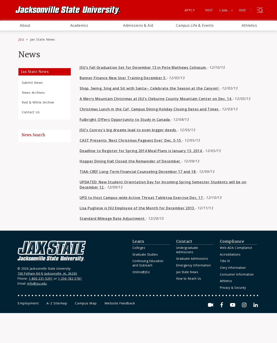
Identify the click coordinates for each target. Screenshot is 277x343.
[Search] (260, 11)
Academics (79, 25)
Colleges (138, 248)
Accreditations (230, 254)
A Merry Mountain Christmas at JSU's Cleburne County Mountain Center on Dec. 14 (156, 98)
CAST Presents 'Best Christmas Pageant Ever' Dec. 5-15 (131, 140)
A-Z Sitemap (57, 303)
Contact (184, 241)
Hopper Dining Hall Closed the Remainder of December (130, 161)
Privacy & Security (233, 288)
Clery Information (233, 268)
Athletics (249, 25)
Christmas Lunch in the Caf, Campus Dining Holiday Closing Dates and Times (150, 109)
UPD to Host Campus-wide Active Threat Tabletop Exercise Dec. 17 (142, 197)
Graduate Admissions (192, 258)
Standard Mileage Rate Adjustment (113, 218)
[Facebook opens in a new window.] (222, 305)
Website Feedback (120, 303)
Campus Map (86, 303)
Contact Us (31, 112)
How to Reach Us (188, 278)
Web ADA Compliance (236, 248)
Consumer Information (237, 274)
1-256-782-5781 (70, 278)
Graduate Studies (145, 254)
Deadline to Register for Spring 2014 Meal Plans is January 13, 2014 (141, 150)
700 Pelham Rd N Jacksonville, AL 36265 (47, 273)
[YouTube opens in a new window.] (233, 305)
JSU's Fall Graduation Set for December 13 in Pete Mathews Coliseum (143, 67)
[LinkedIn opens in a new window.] (255, 305)
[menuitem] (25, 26)
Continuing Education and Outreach (148, 263)
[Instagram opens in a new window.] (245, 305)
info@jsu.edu (37, 283)
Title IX (225, 261)
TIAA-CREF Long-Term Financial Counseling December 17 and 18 (138, 171)
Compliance (232, 241)
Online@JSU (141, 272)
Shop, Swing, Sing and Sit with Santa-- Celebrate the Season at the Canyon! (150, 88)
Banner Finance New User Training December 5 (123, 77)
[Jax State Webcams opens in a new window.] (211, 305)
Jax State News (42, 39)
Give (242, 10)
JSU (21, 39)
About (25, 25)
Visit (209, 10)
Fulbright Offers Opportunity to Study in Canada (125, 119)
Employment (28, 303)
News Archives (33, 92)
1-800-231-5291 (41, 278)
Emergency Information (193, 265)
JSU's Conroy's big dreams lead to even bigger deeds (128, 130)
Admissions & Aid (138, 25)
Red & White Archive (38, 102)
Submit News (32, 82)
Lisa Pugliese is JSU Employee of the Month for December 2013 (137, 208)
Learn (138, 241)
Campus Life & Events (195, 25)
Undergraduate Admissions (187, 250)
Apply (190, 10)
